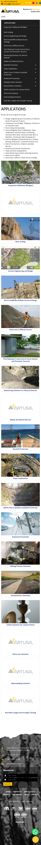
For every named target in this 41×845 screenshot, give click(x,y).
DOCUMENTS (17, 795)
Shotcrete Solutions (11, 93)
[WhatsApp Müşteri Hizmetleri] (35, 832)
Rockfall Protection (11, 65)
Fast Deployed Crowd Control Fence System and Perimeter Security (17, 50)
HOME (3, 17)
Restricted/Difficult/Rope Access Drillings (16, 41)
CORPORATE (17, 792)
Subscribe (7, 784)
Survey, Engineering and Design (15, 36)
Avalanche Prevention (12, 78)
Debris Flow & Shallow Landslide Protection (15, 73)
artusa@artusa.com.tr (11, 4)
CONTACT (34, 795)
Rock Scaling (8, 32)
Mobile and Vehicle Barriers (14, 61)
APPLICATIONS (9, 23)
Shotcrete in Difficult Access (14, 46)
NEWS (26, 795)
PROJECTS (6, 795)
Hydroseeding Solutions (12, 97)
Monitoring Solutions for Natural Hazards (15, 56)
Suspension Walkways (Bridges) (15, 27)
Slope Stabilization (10, 69)
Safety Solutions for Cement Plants (17, 90)
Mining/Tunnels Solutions (13, 82)
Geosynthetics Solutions (12, 86)
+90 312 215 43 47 (10, 2)
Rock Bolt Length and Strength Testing (18, 101)
